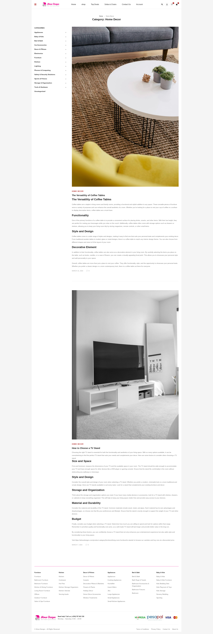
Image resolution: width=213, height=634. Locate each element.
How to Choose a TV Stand (86, 448)
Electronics (38, 53)
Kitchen (37, 62)
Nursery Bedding (162, 594)
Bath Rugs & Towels (139, 580)
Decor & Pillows (40, 49)
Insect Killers (112, 587)
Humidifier (111, 583)
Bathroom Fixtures (138, 589)
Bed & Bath (38, 41)
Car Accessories (40, 45)
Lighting (37, 66)
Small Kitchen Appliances (116, 601)
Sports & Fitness (40, 79)
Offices (36, 594)
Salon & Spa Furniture (42, 601)
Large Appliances (114, 594)
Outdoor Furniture (40, 598)
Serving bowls (64, 594)
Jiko (109, 591)
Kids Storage (160, 591)
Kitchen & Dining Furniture (43, 587)
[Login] (167, 4)
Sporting (159, 598)
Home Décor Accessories (92, 594)
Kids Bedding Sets (162, 583)
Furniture (37, 58)
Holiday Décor (88, 591)
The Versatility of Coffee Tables (88, 195)
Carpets (86, 580)
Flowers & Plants (89, 587)
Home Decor (77, 191)
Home (101, 16)
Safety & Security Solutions (44, 74)
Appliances (38, 32)
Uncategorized (39, 91)
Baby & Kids (39, 36)
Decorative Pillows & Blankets (93, 583)
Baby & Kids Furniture (164, 580)
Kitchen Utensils (64, 591)
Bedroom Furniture (41, 583)
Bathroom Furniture (41, 580)
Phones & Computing (42, 70)
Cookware (62, 580)
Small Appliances (113, 598)
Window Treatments (90, 598)
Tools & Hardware (41, 87)
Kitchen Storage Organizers (68, 587)
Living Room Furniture (42, 591)
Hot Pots (62, 583)
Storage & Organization (43, 83)
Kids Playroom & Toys (164, 587)
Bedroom (135, 593)
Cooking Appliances (114, 580)
